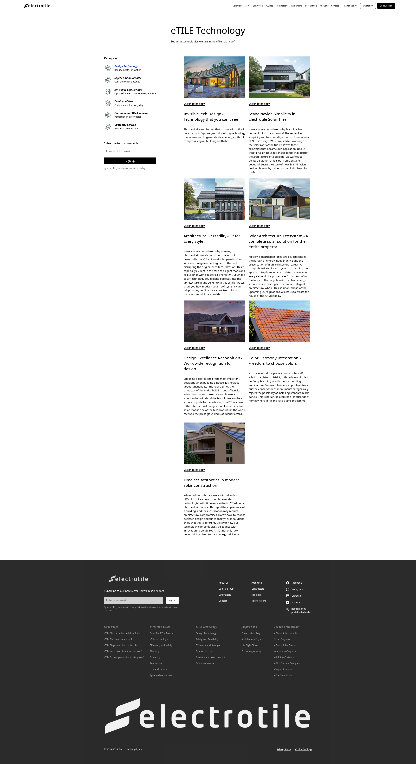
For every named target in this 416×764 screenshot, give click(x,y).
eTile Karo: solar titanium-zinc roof (123, 651)
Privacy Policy (284, 749)
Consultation (386, 5)
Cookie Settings (303, 749)
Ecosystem (258, 5)
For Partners (311, 5)
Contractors (258, 588)
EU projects (225, 594)
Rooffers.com (259, 600)
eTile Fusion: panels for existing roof (124, 657)
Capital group (226, 588)
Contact (335, 5)
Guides (269, 5)
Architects (257, 582)
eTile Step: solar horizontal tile (120, 645)
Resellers (256, 594)
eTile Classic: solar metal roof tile (122, 633)
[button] (241, 6)
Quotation (368, 5)
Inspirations (296, 5)
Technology (281, 5)
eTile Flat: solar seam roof (118, 639)
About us (324, 5)
